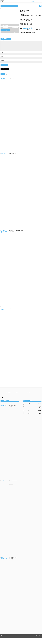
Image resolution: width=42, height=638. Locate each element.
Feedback (40, 291)
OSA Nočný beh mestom (13, 153)
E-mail (2, 56)
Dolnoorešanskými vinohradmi (13, 306)
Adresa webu (2, 60)
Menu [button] (2, 1)
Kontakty (40, 635)
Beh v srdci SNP (11, 77)
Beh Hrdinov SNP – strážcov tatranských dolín (16, 230)
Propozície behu (5, 27)
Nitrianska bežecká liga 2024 (27, 28)
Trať (14, 25)
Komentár (2, 40)
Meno (2, 52)
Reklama (37, 635)
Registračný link (5, 25)
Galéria (5, 32)
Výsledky (5, 30)
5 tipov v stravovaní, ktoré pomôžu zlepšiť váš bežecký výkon (13, 481)
